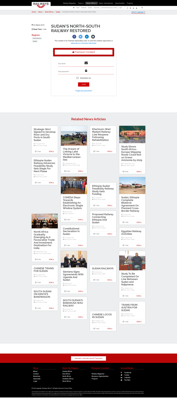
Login (120, 7)
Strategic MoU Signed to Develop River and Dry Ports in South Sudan (45, 135)
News (40, 12)
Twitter (126, 375)
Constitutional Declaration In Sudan (71, 231)
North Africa (49, 12)
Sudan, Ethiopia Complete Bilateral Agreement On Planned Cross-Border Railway (130, 204)
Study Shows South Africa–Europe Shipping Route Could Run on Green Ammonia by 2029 (131, 153)
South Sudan (76, 165)
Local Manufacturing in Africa (109, 7)
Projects (130, 3)
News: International (106, 3)
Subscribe (96, 7)
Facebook (127, 373)
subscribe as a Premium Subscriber (83, 43)
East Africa (66, 374)
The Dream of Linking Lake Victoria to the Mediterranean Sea (72, 154)
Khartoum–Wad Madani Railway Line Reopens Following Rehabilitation (101, 134)
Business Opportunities (100, 376)
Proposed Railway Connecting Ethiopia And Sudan (102, 218)
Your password (63, 71)
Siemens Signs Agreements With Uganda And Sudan (73, 275)
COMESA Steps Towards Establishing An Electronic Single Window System (73, 203)
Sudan (58, 12)
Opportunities (120, 3)
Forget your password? (83, 91)
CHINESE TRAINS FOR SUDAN (44, 269)
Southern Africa (67, 379)
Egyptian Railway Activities (131, 232)
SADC (66, 213)
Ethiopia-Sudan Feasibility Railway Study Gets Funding (103, 189)
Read (109, 151)
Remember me (85, 78)
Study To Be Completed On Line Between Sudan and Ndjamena (130, 279)
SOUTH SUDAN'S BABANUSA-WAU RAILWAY (73, 303)
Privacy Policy (68, 388)
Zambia (71, 213)
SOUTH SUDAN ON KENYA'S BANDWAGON (42, 294)
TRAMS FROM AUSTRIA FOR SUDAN (129, 307)
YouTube (127, 380)
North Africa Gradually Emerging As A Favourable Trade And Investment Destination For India (44, 239)
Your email (61, 64)
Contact (90, 7)
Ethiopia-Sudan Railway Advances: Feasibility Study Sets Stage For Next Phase (44, 166)
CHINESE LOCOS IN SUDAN (102, 316)
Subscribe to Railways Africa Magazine (88, 358)
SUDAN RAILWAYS (102, 268)
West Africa (66, 381)
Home (34, 12)
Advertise (83, 7)
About (77, 7)
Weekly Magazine (69, 3)
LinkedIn (127, 377)
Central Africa (67, 371)
